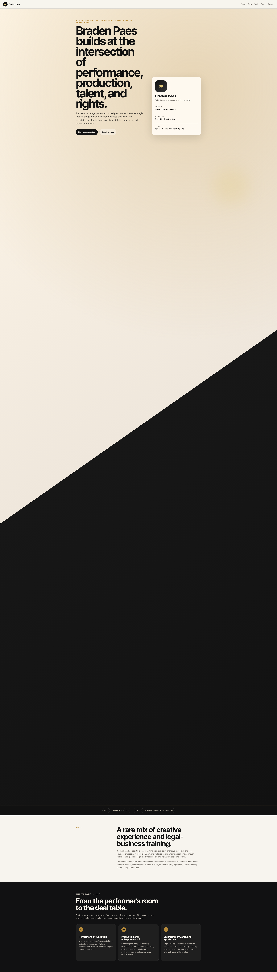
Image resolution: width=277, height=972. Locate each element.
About (243, 4)
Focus (263, 4)
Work (256, 4)
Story (250, 4)
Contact (271, 4)
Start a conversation (86, 132)
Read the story (108, 132)
